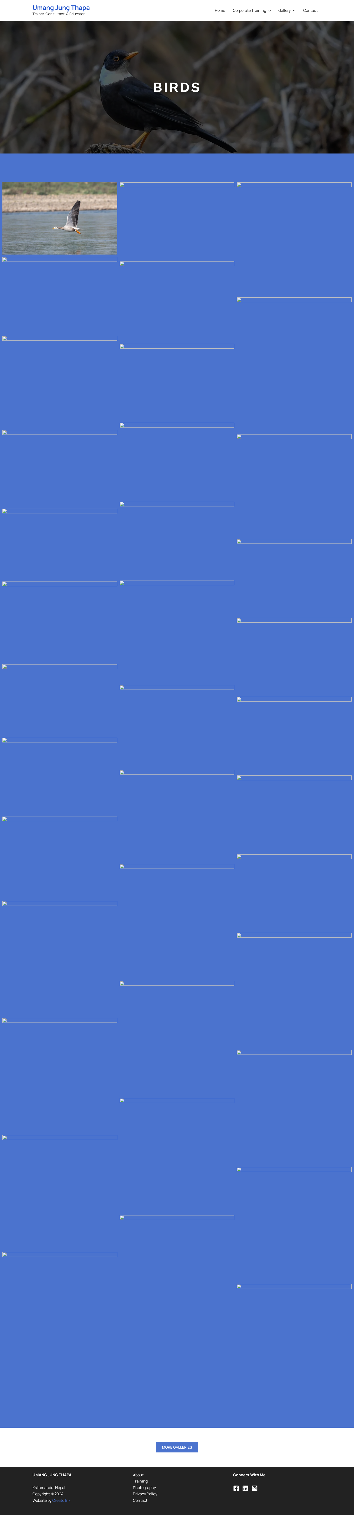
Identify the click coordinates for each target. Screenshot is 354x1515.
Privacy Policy (145, 1493)
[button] (268, 10)
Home (220, 10)
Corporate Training (249, 10)
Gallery (284, 10)
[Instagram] (254, 1488)
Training (140, 1481)
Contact (310, 10)
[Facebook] (236, 1488)
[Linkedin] (245, 1488)
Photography (144, 1487)
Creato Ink (61, 1500)
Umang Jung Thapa (61, 7)
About (138, 1474)
